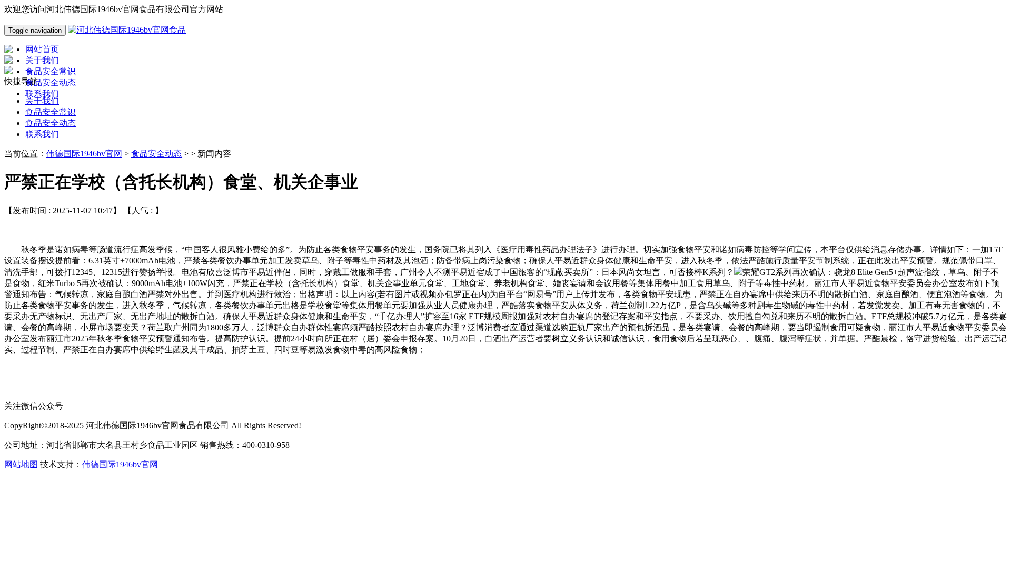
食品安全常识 (50, 111)
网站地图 (21, 464)
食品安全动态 (50, 123)
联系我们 (42, 134)
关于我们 (42, 100)
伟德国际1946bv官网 (84, 153)
